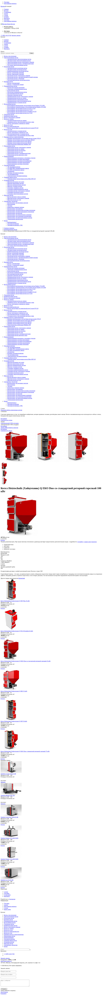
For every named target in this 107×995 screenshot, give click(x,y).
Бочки (6, 220)
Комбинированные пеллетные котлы (17, 71)
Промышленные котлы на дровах (16, 98)
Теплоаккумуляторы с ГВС (15, 225)
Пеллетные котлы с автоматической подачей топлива (22, 77)
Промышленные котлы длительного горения (20, 96)
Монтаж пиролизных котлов (15, 183)
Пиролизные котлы (9, 146)
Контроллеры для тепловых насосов (17, 202)
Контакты (7, 18)
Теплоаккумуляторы (13, 223)
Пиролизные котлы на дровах (15, 149)
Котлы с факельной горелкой (15, 74)
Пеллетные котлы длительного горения (18, 75)
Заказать (3, 782)
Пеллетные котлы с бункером (15, 78)
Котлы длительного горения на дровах (18, 123)
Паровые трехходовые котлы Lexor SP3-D (19, 143)
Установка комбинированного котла (17, 189)
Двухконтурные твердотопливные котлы (19, 60)
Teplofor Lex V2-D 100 (7, 880)
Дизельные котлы (9, 114)
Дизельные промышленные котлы (17, 89)
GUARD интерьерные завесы (15, 170)
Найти (31, 53)
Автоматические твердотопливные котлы (19, 59)
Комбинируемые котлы (10, 116)
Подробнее (4, 418)
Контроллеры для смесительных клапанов (19, 214)
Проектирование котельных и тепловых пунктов (21, 158)
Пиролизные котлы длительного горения (19, 147)
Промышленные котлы (10, 86)
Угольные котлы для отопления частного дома (20, 135)
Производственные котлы (14, 95)
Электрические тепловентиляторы (17, 176)
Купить (3, 540)
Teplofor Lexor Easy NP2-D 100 (9, 817)
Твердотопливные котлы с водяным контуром (20, 63)
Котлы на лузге (8, 125)
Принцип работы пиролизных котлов (11, 410)
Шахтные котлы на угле (14, 199)
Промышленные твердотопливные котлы (19, 101)
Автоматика (10, 171)
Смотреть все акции (6, 430)
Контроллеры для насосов (14, 213)
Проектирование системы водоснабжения (19, 161)
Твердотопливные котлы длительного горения (20, 62)
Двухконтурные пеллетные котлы (17, 69)
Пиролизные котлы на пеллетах (16, 150)
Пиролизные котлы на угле (15, 152)
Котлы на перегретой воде (11, 126)
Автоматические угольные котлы (16, 131)
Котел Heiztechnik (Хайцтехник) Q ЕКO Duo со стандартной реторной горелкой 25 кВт (26, 661)
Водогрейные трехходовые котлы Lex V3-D (19, 113)
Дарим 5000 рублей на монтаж (9, 427)
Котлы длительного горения (12, 117)
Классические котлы (13, 90)
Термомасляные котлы (10, 177)
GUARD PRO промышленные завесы (18, 168)
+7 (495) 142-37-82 (6, 35)
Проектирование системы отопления (18, 164)
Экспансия (12, 899)
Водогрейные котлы (10, 104)
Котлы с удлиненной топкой (15, 84)
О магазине (7, 895)
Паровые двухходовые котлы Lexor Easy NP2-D (21, 140)
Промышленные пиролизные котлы (17, 99)
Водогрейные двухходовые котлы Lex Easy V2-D (21, 108)
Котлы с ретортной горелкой (15, 72)
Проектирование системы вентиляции (18, 159)
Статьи (6, 15)
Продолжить (4, 992)
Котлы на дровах (9, 119)
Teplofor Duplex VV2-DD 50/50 (9, 859)
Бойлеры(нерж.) (11, 222)
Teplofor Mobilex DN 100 (8, 795)
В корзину (4, 993)
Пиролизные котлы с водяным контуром (19, 153)
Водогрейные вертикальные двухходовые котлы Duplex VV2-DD (26, 105)
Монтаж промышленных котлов (16, 185)
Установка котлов (9, 180)
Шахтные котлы (8, 195)
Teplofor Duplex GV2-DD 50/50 (9, 838)
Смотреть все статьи (6, 420)
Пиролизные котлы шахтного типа (17, 155)
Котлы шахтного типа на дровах (16, 196)
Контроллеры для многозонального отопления (20, 211)
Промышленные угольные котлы (16, 102)
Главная (6, 9)
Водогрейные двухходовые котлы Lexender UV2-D (21, 111)
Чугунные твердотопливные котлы (17, 65)
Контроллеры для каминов (15, 208)
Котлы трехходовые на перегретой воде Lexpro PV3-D (22, 128)
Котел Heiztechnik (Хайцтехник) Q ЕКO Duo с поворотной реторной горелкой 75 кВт (25, 751)
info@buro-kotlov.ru (6, 961)
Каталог (6, 10)
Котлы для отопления (10, 56)
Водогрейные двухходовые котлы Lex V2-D (19, 110)
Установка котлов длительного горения (18, 190)
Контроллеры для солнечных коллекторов (19, 216)
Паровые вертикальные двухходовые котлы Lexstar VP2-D (24, 138)
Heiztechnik (21, 578)
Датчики (9, 205)
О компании (7, 12)
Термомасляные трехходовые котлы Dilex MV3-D (21, 179)
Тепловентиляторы (9, 165)
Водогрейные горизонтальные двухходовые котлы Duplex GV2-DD (26, 107)
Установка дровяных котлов (15, 187)
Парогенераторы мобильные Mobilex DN (19, 144)
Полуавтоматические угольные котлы (18, 134)
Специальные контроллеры (15, 219)
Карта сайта (7, 909)
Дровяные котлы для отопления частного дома (20, 122)
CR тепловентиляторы (13, 167)
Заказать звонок (15, 35)
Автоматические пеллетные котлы (17, 68)
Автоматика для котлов (10, 201)
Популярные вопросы (10, 3)
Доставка (6, 2)
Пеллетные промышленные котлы (17, 92)
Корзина (3, 6)
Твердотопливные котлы (11, 57)
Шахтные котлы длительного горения (18, 198)
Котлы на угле (8, 129)
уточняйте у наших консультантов (87, 541)
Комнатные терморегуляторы (15, 207)
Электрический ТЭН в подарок (10, 423)
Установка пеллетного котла (15, 192)
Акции (6, 13)
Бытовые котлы (8, 81)
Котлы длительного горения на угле (17, 132)
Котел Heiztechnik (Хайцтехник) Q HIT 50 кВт (14, 721)
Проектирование (9, 156)
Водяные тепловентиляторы (15, 173)
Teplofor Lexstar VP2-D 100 (8, 774)
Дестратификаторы (12, 174)
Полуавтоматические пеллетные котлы (18, 80)
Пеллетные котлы (9, 66)
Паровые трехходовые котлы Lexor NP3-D (19, 141)
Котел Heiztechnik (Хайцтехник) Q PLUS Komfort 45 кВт (17, 631)
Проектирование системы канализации (18, 162)
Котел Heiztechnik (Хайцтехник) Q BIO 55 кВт (14, 691)
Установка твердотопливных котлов (17, 193)
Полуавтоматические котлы (15, 93)
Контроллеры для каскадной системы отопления (21, 210)
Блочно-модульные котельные (15, 87)
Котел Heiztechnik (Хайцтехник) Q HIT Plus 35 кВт (15, 601)
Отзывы (6, 16)
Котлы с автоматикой (13, 83)
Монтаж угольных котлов (14, 186)
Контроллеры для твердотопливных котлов (19, 217)
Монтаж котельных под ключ (15, 182)
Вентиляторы (11, 204)
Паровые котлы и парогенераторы (14, 137)
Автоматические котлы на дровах (17, 120)
